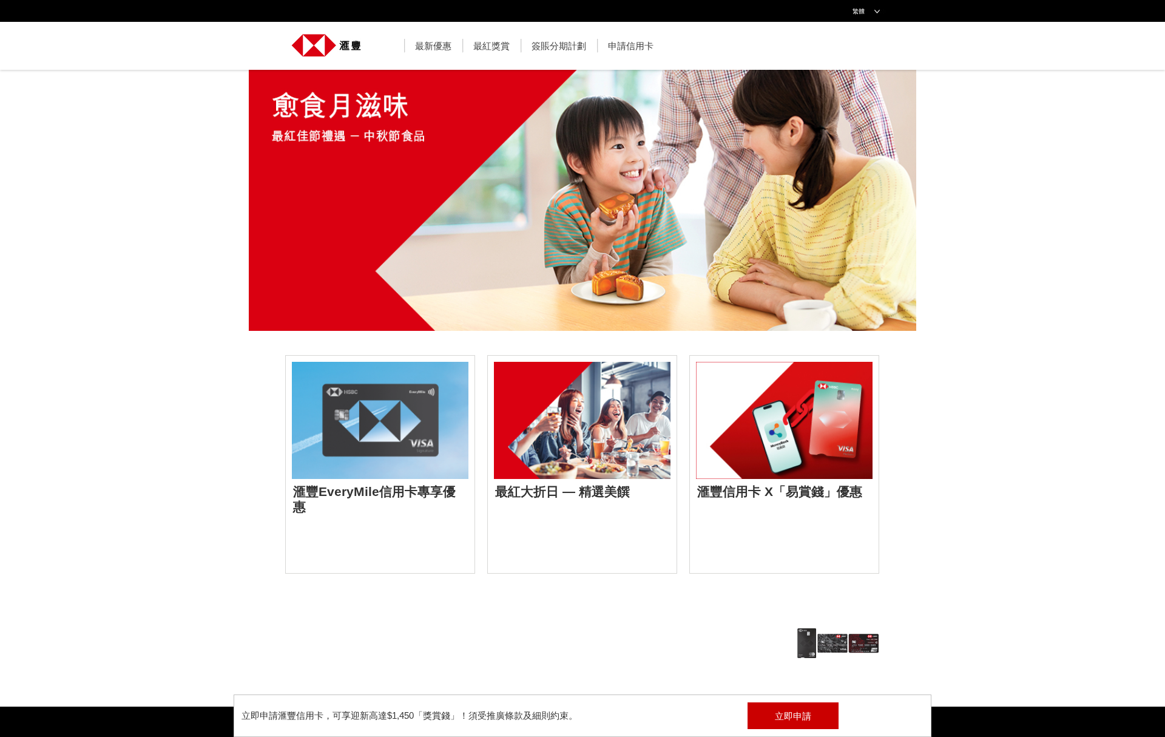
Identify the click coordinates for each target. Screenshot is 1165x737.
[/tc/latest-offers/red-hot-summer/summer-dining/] (582, 464)
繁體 (859, 11)
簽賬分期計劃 (559, 46)
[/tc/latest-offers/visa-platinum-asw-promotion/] (784, 464)
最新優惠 (433, 46)
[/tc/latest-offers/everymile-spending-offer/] (380, 464)
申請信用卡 (630, 46)
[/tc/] (326, 39)
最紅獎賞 (491, 46)
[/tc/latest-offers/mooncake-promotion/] (582, 206)
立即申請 (793, 716)
